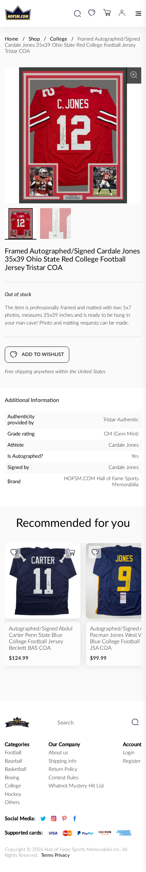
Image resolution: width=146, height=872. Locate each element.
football (13, 752)
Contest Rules (63, 777)
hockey (13, 794)
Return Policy (63, 769)
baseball (13, 761)
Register (132, 761)
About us (58, 752)
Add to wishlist (43, 354)
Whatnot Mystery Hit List (76, 785)
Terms (47, 855)
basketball (15, 769)
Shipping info (62, 761)
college (13, 785)
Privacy (62, 855)
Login (128, 752)
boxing (12, 777)
